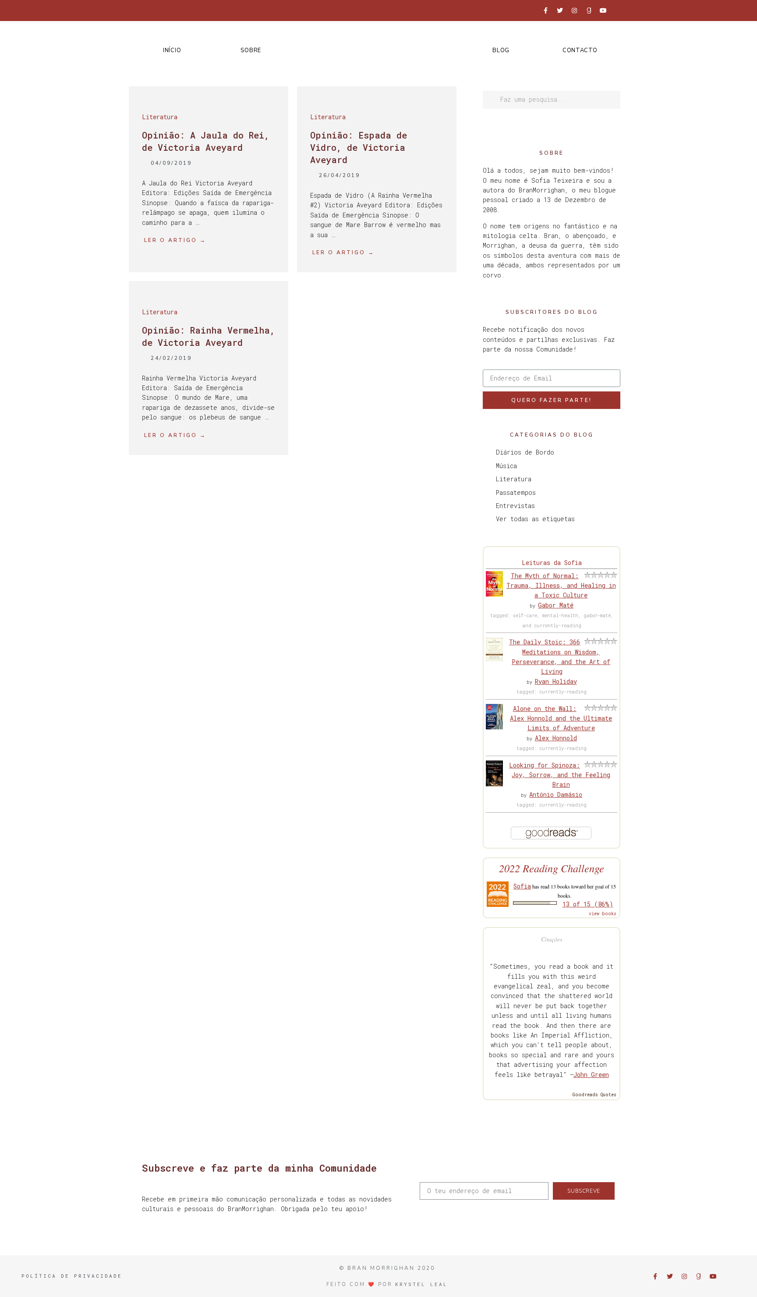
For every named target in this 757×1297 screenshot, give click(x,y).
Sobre (251, 50)
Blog (500, 50)
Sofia (522, 886)
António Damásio (555, 794)
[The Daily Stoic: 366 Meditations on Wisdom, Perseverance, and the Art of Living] (494, 659)
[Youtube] (603, 10)
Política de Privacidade (71, 1275)
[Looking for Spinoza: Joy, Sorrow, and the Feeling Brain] (494, 784)
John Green (591, 1074)
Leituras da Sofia (552, 562)
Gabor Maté (555, 605)
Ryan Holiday (556, 681)
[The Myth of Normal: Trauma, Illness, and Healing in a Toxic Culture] (494, 594)
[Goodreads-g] (589, 10)
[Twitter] (560, 10)
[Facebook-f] (545, 10)
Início (172, 50)
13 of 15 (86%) (587, 904)
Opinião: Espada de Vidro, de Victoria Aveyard (358, 147)
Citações (551, 939)
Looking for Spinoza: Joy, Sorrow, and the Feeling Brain (559, 775)
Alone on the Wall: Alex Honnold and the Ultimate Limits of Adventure (561, 718)
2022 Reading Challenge (551, 868)
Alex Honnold (556, 738)
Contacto (580, 50)
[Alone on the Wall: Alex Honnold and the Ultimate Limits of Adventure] (494, 727)
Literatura (159, 117)
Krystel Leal (421, 1284)
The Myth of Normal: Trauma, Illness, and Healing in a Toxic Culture (561, 586)
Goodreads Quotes (594, 1095)
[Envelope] (618, 10)
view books (602, 914)
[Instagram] (574, 10)
